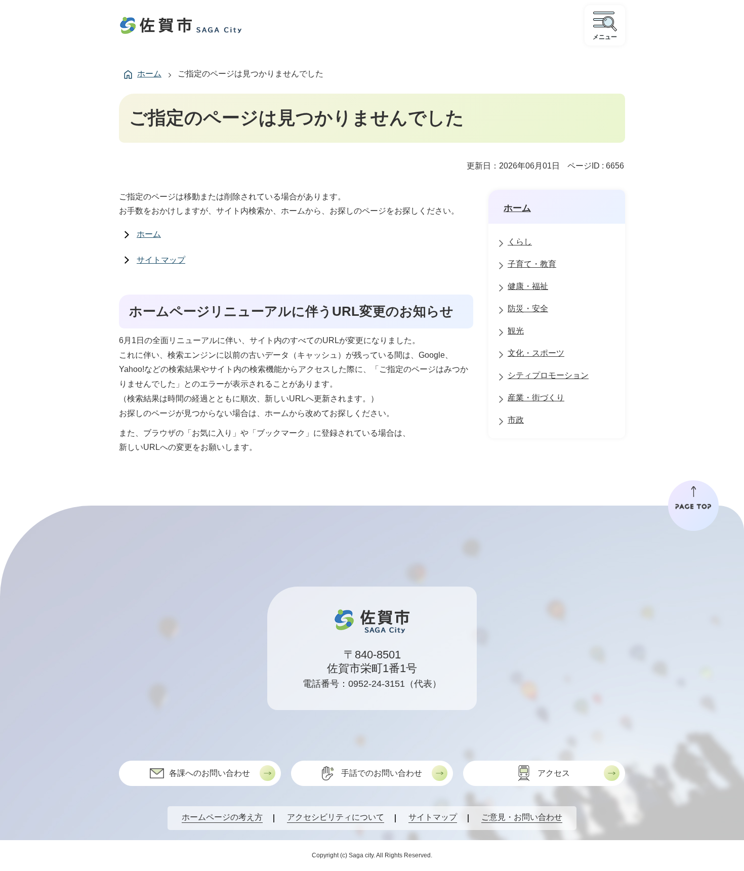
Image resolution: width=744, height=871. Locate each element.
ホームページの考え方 (222, 817)
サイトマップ (161, 260)
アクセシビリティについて (335, 817)
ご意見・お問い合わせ (521, 817)
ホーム (149, 73)
